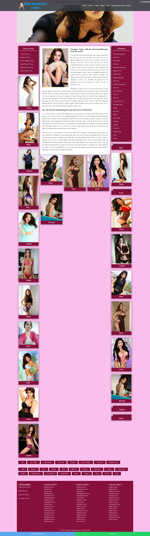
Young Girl (116, 128)
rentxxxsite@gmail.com (37, 534)
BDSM (23, 473)
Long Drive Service (118, 101)
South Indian (116, 60)
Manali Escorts (113, 515)
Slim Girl (115, 98)
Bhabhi (115, 114)
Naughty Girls (113, 462)
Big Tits (74, 469)
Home (84, 5)
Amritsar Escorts (81, 506)
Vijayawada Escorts (114, 517)
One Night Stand (118, 104)
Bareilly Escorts (48, 493)
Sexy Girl (116, 87)
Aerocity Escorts (49, 515)
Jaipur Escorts (81, 508)
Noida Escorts (48, 508)
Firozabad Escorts (49, 495)
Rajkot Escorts (113, 510)
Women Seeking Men (119, 54)
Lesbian (85, 469)
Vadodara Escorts (81, 500)
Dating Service (36, 473)
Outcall (115, 138)
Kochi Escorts (81, 519)
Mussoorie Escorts (114, 498)
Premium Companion (119, 84)
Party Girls (116, 81)
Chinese (109, 469)
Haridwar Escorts (114, 500)
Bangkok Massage (118, 77)
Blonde (54, 469)
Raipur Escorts (113, 506)
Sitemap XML (86, 530)
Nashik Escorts (113, 489)
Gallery (96, 5)
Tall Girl (115, 94)
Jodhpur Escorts (81, 517)
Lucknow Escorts (49, 506)
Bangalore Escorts (49, 517)
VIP (22, 462)
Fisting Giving (117, 131)
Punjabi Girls (117, 74)
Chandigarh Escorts (82, 489)
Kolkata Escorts (48, 521)
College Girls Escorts (24, 487)
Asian (22, 469)
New (116, 473)
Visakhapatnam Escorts (83, 493)
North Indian (116, 118)
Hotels (108, 5)
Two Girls (61, 462)
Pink (63, 469)
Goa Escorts (80, 502)
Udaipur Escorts (81, 515)
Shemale (33, 469)
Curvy (107, 473)
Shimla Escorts (113, 513)
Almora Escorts (113, 502)
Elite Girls (116, 57)
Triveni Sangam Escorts (27, 60)
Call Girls (116, 64)
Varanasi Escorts (24, 54)
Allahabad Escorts (49, 498)
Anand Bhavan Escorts (26, 64)
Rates (102, 5)
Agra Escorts (48, 491)
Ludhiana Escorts (82, 504)
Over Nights (33, 462)
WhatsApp (112, 534)
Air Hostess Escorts (24, 498)
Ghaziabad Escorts (49, 510)
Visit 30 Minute (117, 91)
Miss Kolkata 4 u (76, 530)
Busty (97, 473)
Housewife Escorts (23, 494)
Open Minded (47, 462)
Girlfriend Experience (119, 67)
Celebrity (115, 125)
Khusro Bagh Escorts (26, 71)
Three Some (121, 469)
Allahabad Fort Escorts (26, 67)
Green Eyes (97, 469)
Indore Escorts (81, 521)
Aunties (115, 108)
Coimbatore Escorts (82, 510)
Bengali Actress (117, 71)
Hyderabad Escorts (49, 519)
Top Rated (100, 462)
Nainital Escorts (113, 495)
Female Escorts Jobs (118, 5)
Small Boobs (64, 473)
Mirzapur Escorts (25, 57)
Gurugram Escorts (49, 513)
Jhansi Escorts (48, 504)
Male (43, 469)
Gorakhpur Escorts (49, 502)
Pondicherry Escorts (115, 491)
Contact (90, 5)
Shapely (86, 473)
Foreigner (116, 121)
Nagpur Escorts (113, 487)
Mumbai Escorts (49, 487)
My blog (128, 5)
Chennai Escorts (81, 487)
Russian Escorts (22, 491)
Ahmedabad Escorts (82, 495)
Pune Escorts (80, 491)
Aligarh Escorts (48, 500)
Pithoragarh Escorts (114, 504)
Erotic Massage (85, 462)
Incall (114, 135)
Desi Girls (116, 111)
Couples (72, 462)
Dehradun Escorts (114, 493)
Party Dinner (50, 473)
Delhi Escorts (48, 489)
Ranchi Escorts (113, 519)
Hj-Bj (76, 473)
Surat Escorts (80, 498)
